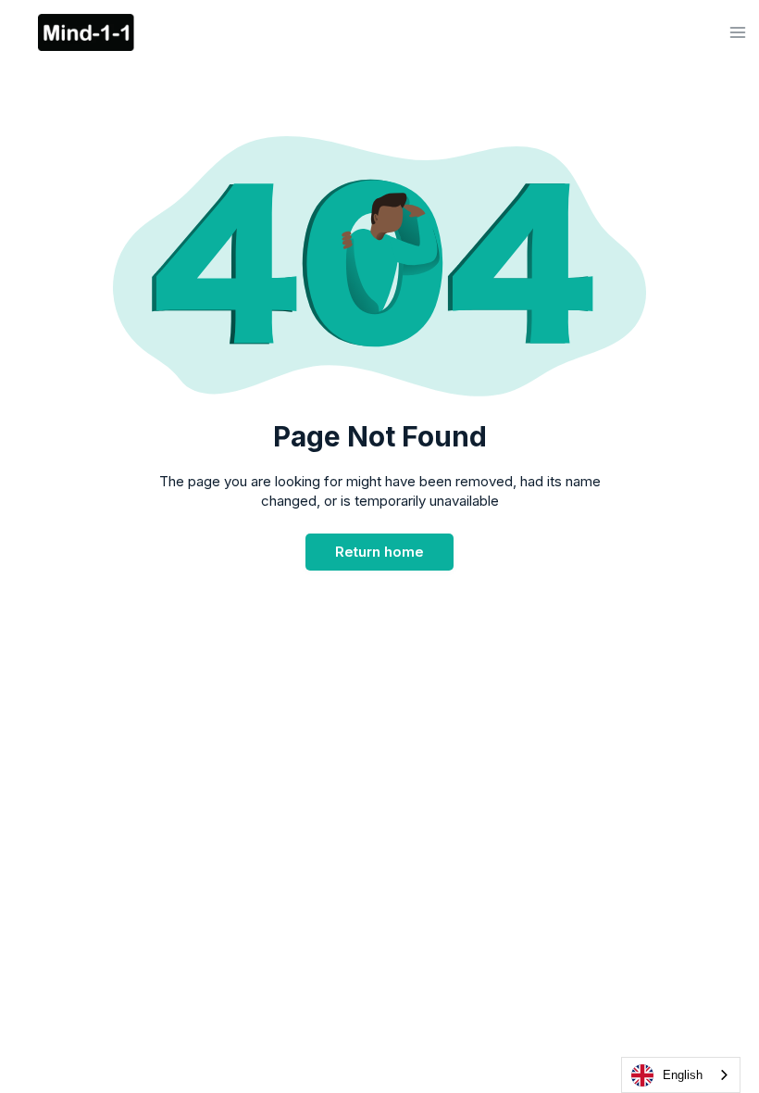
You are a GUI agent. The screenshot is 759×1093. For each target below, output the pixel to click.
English (683, 1075)
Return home (379, 551)
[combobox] (680, 1075)
